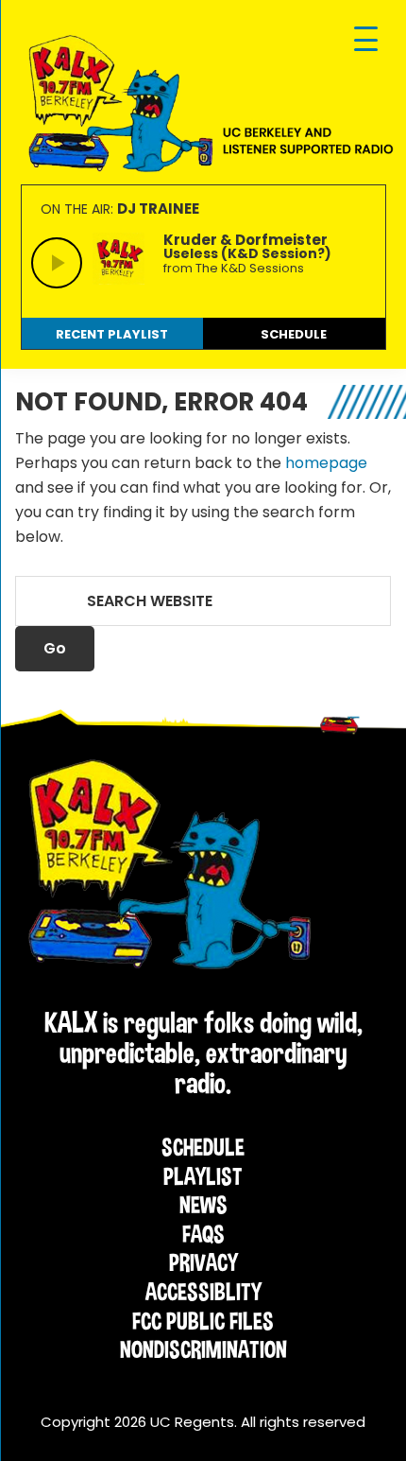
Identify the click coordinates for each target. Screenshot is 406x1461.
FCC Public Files (203, 1321)
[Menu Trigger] (366, 40)
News (203, 1205)
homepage (326, 463)
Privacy (203, 1262)
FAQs (203, 1234)
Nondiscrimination (203, 1349)
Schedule (203, 1147)
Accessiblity (203, 1292)
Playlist (203, 1176)
